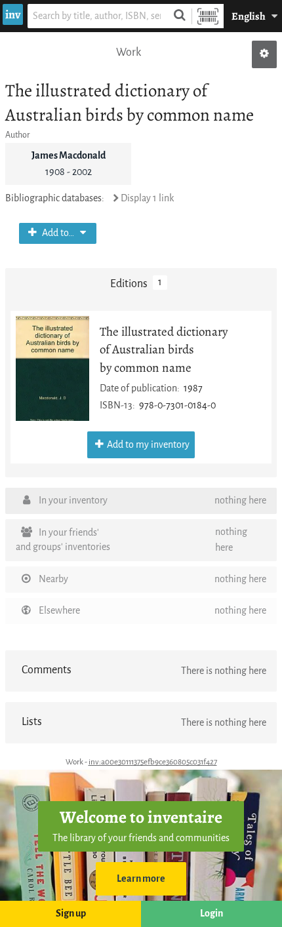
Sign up (71, 913)
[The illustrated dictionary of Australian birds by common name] (52, 368)
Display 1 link (147, 198)
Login (211, 913)
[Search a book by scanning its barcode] (208, 16)
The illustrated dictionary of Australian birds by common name (164, 349)
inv (12, 14)
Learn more (141, 879)
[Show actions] (264, 54)
